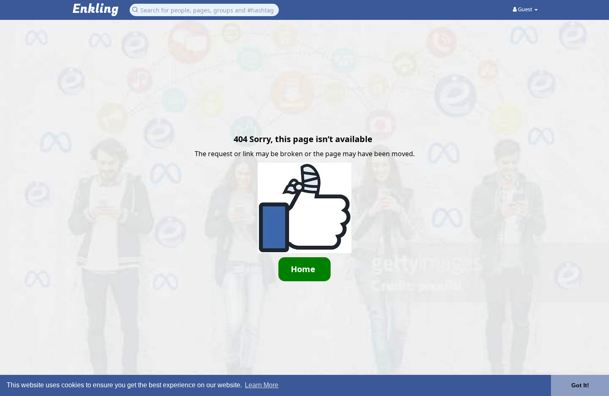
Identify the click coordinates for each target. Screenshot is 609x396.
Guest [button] (525, 9)
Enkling (95, 9)
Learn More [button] (261, 385)
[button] (204, 9)
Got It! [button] (580, 385)
